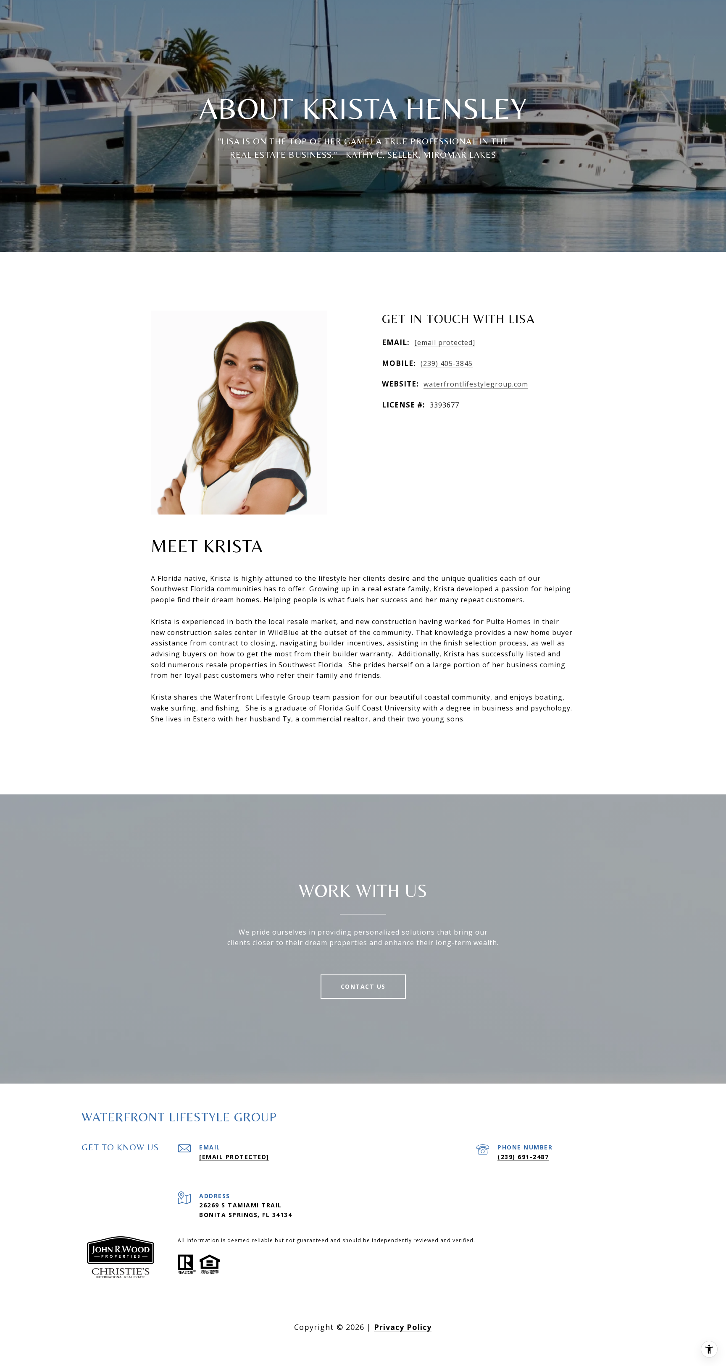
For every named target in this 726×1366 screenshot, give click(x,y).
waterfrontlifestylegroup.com (476, 384)
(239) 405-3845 (447, 363)
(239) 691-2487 (523, 1157)
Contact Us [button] (363, 986)
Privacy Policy (402, 1327)
